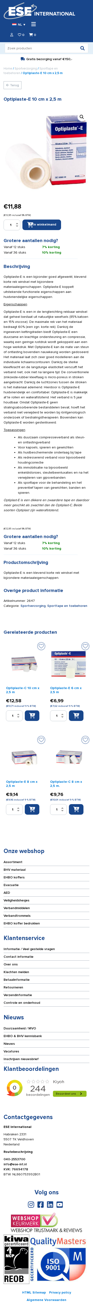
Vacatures (11, 1051)
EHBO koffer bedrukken (22, 923)
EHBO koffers (14, 877)
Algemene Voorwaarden (46, 1300)
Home (8, 68)
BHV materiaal (15, 870)
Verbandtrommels (17, 916)
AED (7, 893)
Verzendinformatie (18, 995)
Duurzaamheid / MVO (20, 1028)
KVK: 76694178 (16, 1169)
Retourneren (13, 987)
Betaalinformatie (17, 980)
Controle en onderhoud (22, 1003)
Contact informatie (18, 957)
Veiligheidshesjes (16, 900)
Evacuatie (11, 885)
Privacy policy (60, 1292)
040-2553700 (14, 1159)
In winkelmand (44, 224)
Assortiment (13, 862)
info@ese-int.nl (15, 1164)
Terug (14, 85)
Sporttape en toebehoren (67, 606)
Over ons (11, 964)
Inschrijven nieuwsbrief (21, 1059)
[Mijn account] (12, 35)
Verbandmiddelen (17, 908)
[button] (82, 117)
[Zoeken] (82, 48)
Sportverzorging (26, 68)
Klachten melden (16, 972)
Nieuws (9, 1044)
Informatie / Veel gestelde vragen (29, 949)
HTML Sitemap (34, 1292)
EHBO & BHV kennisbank (23, 1036)
